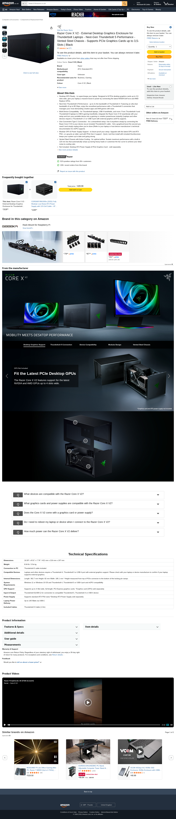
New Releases (38, 9)
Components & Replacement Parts (31, 20)
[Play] (4, 725)
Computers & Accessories (10, 20)
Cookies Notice (94, 812)
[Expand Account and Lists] (150, 4)
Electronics (136, 9)
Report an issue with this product (72, 171)
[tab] (34, 345)
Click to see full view (31, 73)
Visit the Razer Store (65, 30)
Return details (57, 655)
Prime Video (78, 9)
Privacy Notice (83, 812)
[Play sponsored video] (88, 752)
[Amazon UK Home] (64, 805)
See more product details (68, 150)
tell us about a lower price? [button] (28, 662)
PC (128, 9)
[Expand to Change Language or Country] (133, 4)
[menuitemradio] (167, 725)
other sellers (85, 58)
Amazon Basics (52, 9)
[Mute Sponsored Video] (55, 761)
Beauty (158, 9)
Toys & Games (147, 9)
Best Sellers (26, 9)
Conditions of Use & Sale (68, 812)
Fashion (88, 9)
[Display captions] (55, 742)
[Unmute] (171, 724)
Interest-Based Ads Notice (109, 812)
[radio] (4, 27)
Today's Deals (66, 9)
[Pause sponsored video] (55, 757)
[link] (44, 189)
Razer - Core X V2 (11, 683)
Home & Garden (100, 9)
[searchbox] (74, 3)
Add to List (150, 106)
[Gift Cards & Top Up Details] (124, 9)
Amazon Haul (14, 9)
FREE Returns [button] (152, 38)
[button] (4, 9)
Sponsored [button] (168, 264)
